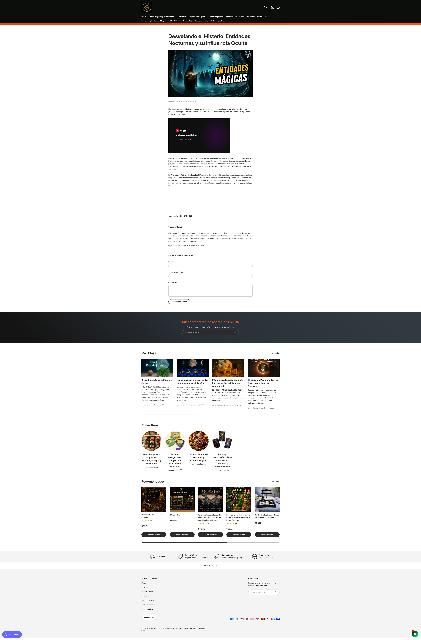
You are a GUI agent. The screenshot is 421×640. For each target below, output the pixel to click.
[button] (278, 7)
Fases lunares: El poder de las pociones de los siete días (192, 381)
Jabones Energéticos (235, 16)
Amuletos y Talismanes (257, 16)
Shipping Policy (147, 600)
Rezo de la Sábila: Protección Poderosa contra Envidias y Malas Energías (238, 517)
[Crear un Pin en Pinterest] (190, 216)
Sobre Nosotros (218, 21)
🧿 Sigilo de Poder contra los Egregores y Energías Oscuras (263, 383)
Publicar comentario (179, 302)
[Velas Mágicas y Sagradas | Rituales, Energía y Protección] (151, 441)
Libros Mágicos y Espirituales (161, 16)
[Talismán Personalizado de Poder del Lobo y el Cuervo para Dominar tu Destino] (210, 499)
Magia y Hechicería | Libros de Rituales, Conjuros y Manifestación (222, 460)
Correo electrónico (175, 272)
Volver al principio (210, 565)
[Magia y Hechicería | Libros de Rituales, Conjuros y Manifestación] (222, 441)
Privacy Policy (147, 592)
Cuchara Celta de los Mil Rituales (151, 516)
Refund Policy (146, 596)
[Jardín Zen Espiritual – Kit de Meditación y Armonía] (267, 499)
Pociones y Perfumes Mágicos (154, 21)
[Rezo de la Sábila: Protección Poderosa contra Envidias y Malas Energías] (238, 499)
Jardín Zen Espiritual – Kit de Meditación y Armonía (267, 516)
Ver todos (276, 353)
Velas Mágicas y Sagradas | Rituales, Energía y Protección (151, 459)
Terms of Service (148, 605)
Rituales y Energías (196, 16)
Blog (207, 21)
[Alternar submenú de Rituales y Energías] (206, 16)
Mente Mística (147, 609)
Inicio (143, 16)
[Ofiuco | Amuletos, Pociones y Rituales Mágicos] (199, 441)
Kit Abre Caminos (177, 515)
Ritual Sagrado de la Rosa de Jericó (156, 381)
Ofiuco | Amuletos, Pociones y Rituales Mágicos (198, 457)
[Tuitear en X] (180, 216)
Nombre (171, 261)
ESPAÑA (182, 16)
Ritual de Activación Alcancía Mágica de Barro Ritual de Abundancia (227, 383)
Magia (143, 583)
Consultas (187, 21)
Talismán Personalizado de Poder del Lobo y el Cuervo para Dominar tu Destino (209, 517)
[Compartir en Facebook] (185, 216)
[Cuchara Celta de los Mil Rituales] (153, 499)
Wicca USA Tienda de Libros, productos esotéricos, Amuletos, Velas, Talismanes (171, 628)
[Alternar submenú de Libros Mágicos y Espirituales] (175, 16)
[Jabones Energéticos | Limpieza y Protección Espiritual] (175, 441)
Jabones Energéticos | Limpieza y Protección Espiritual (175, 460)
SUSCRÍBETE (175, 21)
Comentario (172, 282)
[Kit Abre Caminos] (182, 499)
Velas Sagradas (216, 16)
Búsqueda (145, 587)
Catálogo (198, 21)
